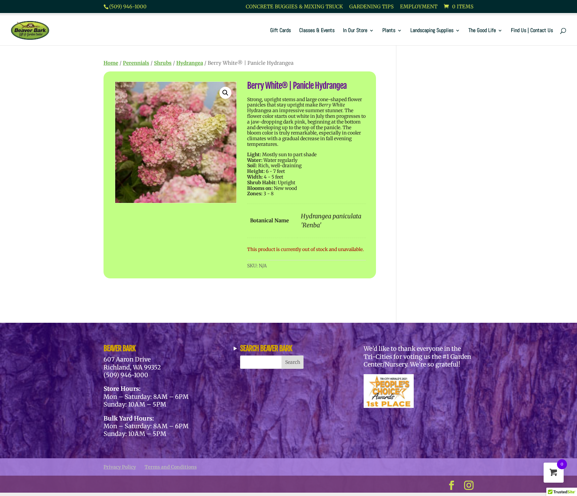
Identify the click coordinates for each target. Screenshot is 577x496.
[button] (225, 93)
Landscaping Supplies (431, 31)
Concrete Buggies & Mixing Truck (294, 7)
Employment (418, 7)
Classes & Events (317, 31)
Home (111, 63)
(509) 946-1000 (128, 6)
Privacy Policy (120, 467)
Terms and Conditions (171, 467)
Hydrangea (189, 63)
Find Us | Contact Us (532, 31)
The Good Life (482, 31)
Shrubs (163, 63)
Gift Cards (280, 31)
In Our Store (355, 31)
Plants (388, 31)
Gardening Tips (371, 7)
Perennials (136, 63)
